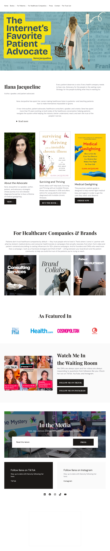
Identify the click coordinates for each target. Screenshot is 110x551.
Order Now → (84, 200)
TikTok (13, 481)
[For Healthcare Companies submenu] (46, 5)
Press (83, 442)
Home (6, 6)
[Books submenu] (14, 5)
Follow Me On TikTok (70, 382)
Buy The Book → (50, 203)
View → (10, 201)
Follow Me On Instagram (72, 390)
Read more (23, 121)
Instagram (68, 481)
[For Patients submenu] (25, 5)
